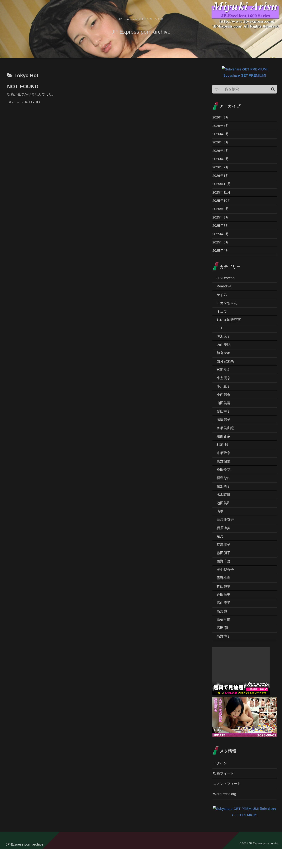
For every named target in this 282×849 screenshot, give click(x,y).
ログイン (220, 763)
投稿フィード (223, 773)
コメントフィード (227, 784)
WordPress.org (224, 794)
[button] (273, 89)
